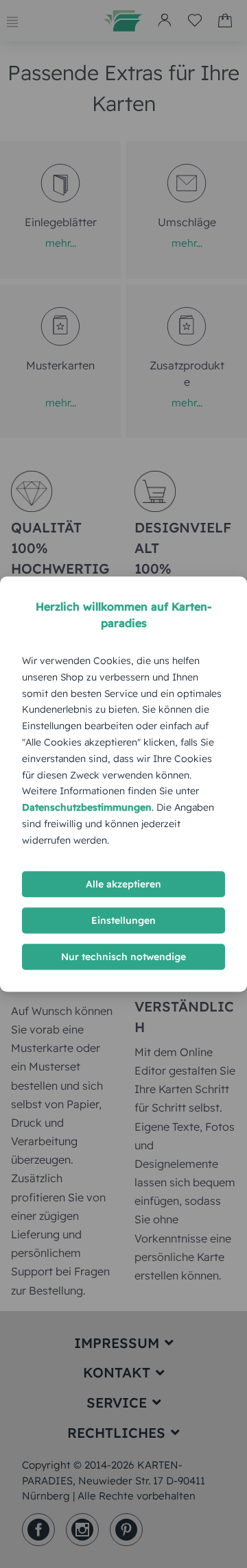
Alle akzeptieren (123, 884)
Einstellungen (123, 920)
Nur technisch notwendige (123, 957)
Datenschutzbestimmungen (87, 807)
